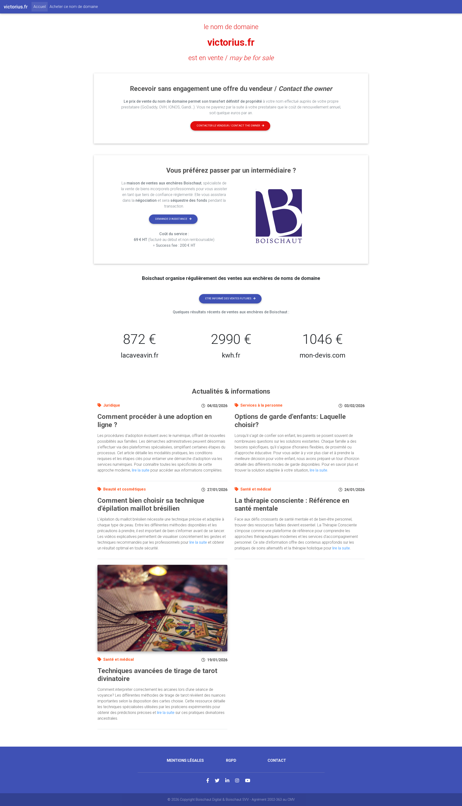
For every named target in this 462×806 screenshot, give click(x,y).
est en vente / (231, 58)
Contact (277, 760)
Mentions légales (185, 760)
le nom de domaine (231, 27)
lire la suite (140, 470)
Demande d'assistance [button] (171, 218)
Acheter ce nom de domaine (74, 6)
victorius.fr (231, 42)
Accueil (40, 6)
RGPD (231, 760)
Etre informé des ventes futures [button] (228, 298)
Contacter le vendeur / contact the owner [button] (228, 125)
